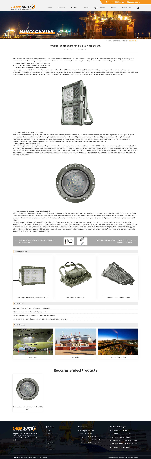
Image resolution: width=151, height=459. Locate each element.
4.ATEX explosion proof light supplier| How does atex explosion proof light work (40, 319)
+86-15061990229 (90, 437)
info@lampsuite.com (132, 2)
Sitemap (110, 457)
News (125, 41)
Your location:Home (114, 41)
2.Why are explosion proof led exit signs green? (29, 312)
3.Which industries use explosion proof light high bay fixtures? (34, 315)
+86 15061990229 (114, 2)
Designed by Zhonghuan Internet (128, 457)
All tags (115, 457)
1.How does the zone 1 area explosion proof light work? (31, 308)
